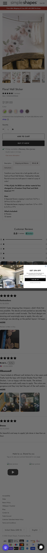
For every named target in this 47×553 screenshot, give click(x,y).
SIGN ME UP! (35, 279)
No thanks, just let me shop (35, 282)
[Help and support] (41, 547)
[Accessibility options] (5, 547)
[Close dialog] (45, 266)
